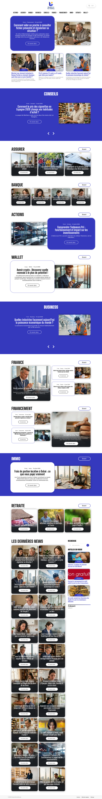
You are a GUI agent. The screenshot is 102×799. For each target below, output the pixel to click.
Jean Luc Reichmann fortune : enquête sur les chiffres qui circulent (24, 658)
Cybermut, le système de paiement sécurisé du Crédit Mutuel (77, 565)
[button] (48, 133)
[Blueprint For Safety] (51, 5)
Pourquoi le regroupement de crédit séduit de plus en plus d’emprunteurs (78, 582)
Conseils (51, 93)
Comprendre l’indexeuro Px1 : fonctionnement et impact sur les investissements (71, 230)
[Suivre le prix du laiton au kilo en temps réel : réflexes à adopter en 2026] (81, 388)
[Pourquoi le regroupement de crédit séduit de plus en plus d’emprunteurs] (79, 574)
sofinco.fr (70, 608)
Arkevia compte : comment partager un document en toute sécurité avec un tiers (52, 609)
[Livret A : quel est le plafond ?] (24, 520)
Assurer (17, 149)
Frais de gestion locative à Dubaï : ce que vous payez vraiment (32, 473)
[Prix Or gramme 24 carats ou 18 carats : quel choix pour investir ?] (51, 62)
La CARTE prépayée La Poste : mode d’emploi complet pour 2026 (52, 733)
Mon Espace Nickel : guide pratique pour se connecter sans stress (41, 198)
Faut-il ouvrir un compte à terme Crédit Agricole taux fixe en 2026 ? (61, 198)
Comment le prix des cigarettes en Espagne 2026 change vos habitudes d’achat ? (34, 109)
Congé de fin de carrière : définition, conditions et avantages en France (51, 523)
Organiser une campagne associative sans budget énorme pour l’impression (52, 708)
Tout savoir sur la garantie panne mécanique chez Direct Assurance (77, 168)
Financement (30, 22)
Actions (17, 214)
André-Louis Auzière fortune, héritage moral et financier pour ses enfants (63, 371)
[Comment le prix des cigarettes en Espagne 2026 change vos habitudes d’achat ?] (73, 113)
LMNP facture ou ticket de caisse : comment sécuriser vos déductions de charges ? (24, 609)
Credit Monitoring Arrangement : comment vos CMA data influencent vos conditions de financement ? (23, 434)
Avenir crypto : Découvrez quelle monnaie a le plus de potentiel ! (32, 271)
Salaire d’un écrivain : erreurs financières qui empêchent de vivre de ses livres (24, 683)
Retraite (18, 505)
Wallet (17, 257)
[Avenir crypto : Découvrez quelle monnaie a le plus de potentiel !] (71, 276)
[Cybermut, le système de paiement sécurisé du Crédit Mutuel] (79, 557)
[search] (89, 6)
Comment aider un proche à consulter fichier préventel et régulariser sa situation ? (32, 28)
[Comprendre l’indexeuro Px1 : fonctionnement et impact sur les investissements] (30, 233)
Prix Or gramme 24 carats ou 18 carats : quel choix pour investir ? (50, 74)
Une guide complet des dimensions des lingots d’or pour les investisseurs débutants (78, 600)
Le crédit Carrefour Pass (71, 435)
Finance (51, 69)
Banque (24, 69)
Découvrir (84, 149)
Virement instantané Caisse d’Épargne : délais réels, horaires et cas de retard (81, 197)
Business (78, 69)
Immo (15, 458)
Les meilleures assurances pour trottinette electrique (51, 168)
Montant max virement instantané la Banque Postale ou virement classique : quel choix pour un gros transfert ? (23, 75)
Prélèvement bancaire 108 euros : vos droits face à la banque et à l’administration (24, 757)
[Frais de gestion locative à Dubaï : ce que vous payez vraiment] (71, 477)
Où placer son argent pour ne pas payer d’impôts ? (77, 524)
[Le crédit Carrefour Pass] (71, 429)
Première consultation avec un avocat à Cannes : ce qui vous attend (24, 166)
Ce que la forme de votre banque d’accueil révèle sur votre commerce (24, 783)
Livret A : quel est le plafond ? (24, 525)
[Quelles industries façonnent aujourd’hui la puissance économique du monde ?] (78, 62)
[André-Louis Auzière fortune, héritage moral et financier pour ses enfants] (81, 372)
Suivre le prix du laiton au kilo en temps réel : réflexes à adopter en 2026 (63, 387)
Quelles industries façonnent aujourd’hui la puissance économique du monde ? (78, 74)
